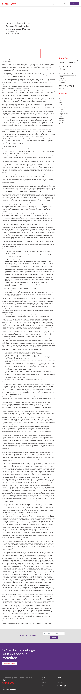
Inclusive (61, 111)
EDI (60, 100)
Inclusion (61, 109)
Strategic (61, 122)
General (61, 106)
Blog (41, 3)
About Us (25, 3)
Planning (61, 118)
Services (31, 3)
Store (37, 3)
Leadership (62, 115)
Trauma (61, 123)
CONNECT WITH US (9, 663)
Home (43, 677)
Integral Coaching (63, 113)
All (59, 97)
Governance (62, 107)
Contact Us (59, 3)
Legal (60, 116)
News (46, 3)
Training (59, 677)
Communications (63, 98)
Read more (62, 64)
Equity (60, 102)
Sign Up (54, 637)
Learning (52, 3)
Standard (61, 120)
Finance (61, 104)
